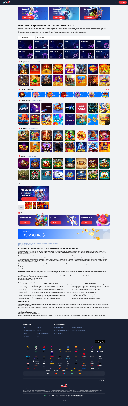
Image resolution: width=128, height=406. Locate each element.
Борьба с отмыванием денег (79, 330)
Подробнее (89, 17)
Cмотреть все (36, 100)
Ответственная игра (77, 327)
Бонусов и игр (21, 245)
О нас (24, 327)
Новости (39, 327)
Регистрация (122, 2)
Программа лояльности (29, 330)
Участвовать (29, 199)
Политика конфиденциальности (61, 330)
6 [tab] (67, 19)
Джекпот (25, 333)
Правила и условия (58, 327)
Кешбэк (39, 330)
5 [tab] (66, 19)
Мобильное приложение (43, 333)
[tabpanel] (33, 13)
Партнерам (26, 336)
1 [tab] (61, 19)
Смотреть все (35, 61)
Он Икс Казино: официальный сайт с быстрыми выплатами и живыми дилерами (38, 243)
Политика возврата (58, 333)
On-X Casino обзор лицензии (25, 244)
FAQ (38, 336)
